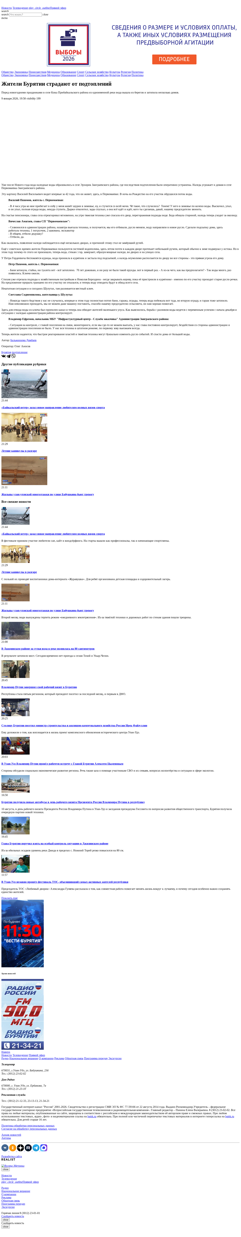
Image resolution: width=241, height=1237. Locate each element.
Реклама (59, 1058)
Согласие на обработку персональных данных (29, 1128)
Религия (126, 71)
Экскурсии (115, 1058)
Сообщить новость (12, 1216)
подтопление (20, 352)
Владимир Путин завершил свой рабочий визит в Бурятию (39, 687)
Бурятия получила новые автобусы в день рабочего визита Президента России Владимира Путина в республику (73, 802)
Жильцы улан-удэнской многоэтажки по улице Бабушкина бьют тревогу (47, 494)
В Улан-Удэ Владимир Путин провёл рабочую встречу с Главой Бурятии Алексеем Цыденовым (62, 763)
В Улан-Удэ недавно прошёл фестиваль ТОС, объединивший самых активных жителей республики (64, 881)
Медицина (53, 71)
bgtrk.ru (92, 1116)
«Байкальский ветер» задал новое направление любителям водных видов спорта (53, 407)
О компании (46, 1058)
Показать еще (9, 898)
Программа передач (96, 1058)
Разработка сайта (11, 1156)
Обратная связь (74, 1058)
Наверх (5, 1051)
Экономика (21, 71)
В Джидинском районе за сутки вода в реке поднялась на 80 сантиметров (48, 648)
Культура (114, 71)
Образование (68, 71)
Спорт (81, 71)
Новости (6, 7)
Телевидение (20, 7)
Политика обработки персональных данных (28, 1125)
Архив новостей (11, 1134)
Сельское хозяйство (97, 71)
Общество (7, 71)
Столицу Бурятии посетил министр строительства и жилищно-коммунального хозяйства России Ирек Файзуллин (74, 725)
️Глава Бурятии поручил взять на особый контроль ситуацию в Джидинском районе (54, 843)
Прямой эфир (47, 7)
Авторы (6, 1137)
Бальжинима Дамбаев (23, 340)
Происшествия (37, 71)
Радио (5, 1058)
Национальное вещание (23, 1058)
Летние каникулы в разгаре (19, 450)
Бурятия (6, 352)
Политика (137, 71)
